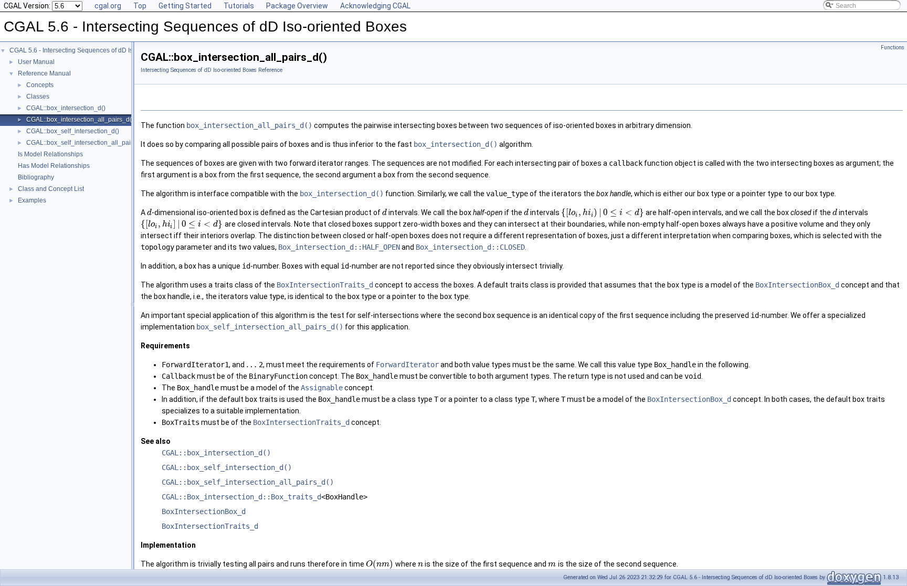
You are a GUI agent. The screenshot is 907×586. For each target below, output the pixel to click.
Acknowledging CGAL (375, 6)
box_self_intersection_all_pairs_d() (269, 327)
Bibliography (36, 177)
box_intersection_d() (456, 144)
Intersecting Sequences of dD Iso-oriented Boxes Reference (211, 70)
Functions (892, 47)
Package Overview (297, 6)
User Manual (36, 62)
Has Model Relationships (54, 165)
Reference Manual (44, 73)
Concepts (40, 85)
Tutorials (239, 6)
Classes (37, 96)
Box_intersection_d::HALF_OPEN (339, 247)
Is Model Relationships (50, 154)
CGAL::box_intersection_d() (66, 108)
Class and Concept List (51, 189)
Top (139, 6)
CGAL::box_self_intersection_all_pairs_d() (86, 142)
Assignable (322, 387)
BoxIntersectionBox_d (797, 285)
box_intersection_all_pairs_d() (249, 125)
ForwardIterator (407, 364)
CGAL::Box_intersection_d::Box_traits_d (241, 497)
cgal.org (107, 6)
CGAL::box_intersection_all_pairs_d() (80, 119)
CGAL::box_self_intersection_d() (72, 131)
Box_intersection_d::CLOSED (470, 247)
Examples (32, 200)
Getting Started (185, 6)
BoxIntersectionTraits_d (325, 285)
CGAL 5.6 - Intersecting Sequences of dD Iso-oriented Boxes (95, 50)
